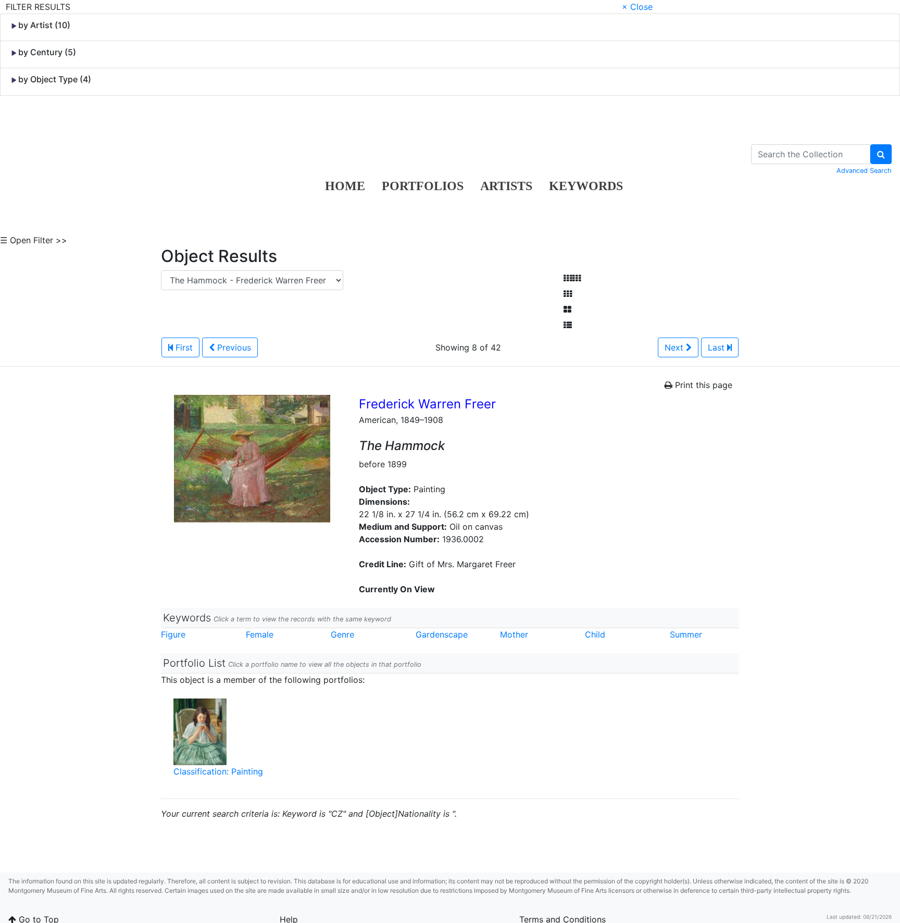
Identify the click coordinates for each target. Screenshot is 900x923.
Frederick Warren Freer (427, 403)
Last (717, 347)
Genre (342, 634)
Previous (233, 347)
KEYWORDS (586, 186)
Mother (514, 634)
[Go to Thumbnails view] (568, 294)
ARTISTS (506, 186)
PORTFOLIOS (423, 186)
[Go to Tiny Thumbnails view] (572, 278)
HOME (345, 186)
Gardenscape (442, 634)
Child (595, 634)
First (183, 347)
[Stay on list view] (568, 325)
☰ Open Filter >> (33, 240)
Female (259, 634)
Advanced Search (864, 170)
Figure (173, 634)
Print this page (702, 385)
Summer (686, 634)
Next (675, 347)
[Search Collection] (881, 154)
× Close (637, 7)
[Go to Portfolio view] (567, 309)
